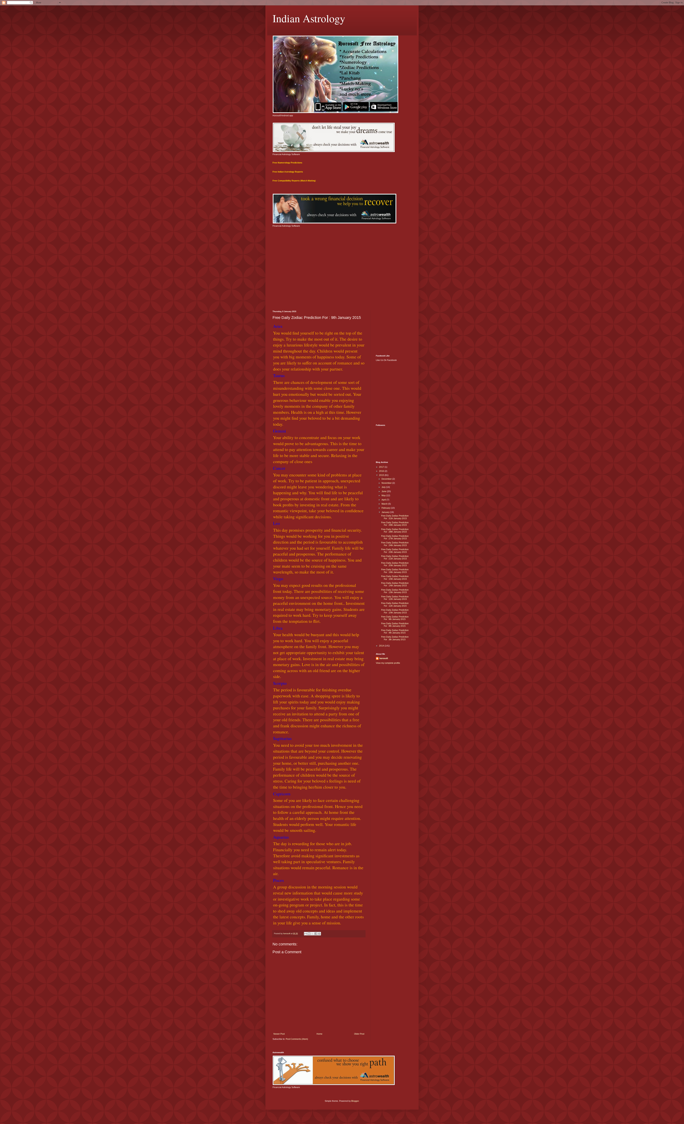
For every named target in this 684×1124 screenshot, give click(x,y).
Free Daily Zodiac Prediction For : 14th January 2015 (395, 584)
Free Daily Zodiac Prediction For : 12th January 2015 (395, 597)
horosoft (383, 658)
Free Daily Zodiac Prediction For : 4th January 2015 (395, 631)
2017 (382, 467)
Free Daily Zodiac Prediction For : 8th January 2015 (395, 624)
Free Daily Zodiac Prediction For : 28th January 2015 (395, 530)
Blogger (355, 1101)
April (384, 500)
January (386, 512)
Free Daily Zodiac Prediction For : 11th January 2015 (395, 604)
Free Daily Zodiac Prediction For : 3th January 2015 (395, 638)
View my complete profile (388, 663)
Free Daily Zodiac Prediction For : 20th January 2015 (395, 564)
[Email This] (305, 933)
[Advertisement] (342, 280)
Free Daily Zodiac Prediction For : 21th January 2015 (395, 557)
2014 (382, 646)
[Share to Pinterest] (319, 933)
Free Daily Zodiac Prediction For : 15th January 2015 (395, 577)
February (386, 508)
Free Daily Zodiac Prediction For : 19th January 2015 (395, 570)
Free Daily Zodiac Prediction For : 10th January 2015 (395, 611)
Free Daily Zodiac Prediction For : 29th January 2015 (395, 523)
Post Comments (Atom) (297, 1039)
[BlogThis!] (309, 933)
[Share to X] (312, 933)
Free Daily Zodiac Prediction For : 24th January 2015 (395, 543)
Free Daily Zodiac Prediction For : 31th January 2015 (395, 517)
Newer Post (279, 1034)
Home (319, 1034)
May (384, 495)
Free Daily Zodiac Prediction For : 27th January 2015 (395, 537)
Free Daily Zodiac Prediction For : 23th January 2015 (395, 550)
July (384, 487)
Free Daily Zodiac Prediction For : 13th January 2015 (395, 591)
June (384, 491)
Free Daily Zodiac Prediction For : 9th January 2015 (395, 618)
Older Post (359, 1034)
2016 (382, 471)
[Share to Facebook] (316, 933)
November (387, 483)
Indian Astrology (309, 18)
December (387, 479)
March (385, 504)
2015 (382, 475)
